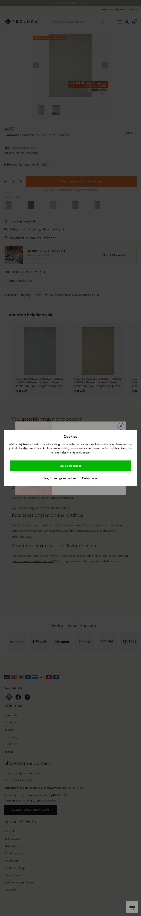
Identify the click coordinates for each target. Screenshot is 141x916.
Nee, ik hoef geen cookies (59, 478)
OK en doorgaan (71, 466)
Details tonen (90, 478)
